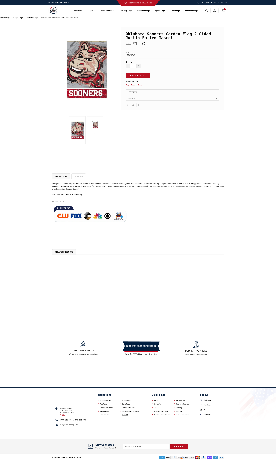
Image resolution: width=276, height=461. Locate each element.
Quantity (129, 62)
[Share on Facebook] (128, 105)
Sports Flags (160, 11)
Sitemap (179, 411)
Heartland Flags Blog (161, 411)
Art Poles (78, 11)
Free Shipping (132, 92)
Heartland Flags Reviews (162, 415)
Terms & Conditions (182, 415)
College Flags (18, 18)
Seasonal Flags (143, 11)
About (156, 400)
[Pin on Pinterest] (138, 105)
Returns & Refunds (182, 404)
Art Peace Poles (105, 400)
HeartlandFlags (62, 457)
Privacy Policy (180, 400)
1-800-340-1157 (207, 3)
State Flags (175, 11)
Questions (131, 98)
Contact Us (157, 404)
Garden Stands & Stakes (130, 411)
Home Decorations (108, 11)
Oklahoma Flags (32, 18)
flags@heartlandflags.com (60, 2)
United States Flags (128, 408)
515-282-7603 (221, 3)
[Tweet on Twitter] (133, 105)
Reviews (79, 176)
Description (61, 176)
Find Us (62, 415)
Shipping (179, 408)
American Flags (191, 11)
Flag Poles (91, 11)
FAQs (155, 408)
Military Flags (126, 11)
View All (125, 415)
